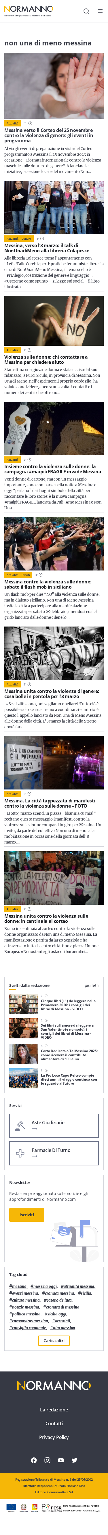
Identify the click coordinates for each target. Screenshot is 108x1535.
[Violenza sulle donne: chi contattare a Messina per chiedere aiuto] (54, 321)
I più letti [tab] (90, 985)
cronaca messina (59, 1293)
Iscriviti (27, 1214)
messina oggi (44, 1286)
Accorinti (62, 1321)
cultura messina (26, 1300)
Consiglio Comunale (29, 1327)
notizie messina (25, 1307)
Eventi (26, 575)
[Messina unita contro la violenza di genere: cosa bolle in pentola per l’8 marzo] (54, 653)
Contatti (54, 1423)
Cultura (26, 239)
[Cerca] (86, 11)
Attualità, (13, 239)
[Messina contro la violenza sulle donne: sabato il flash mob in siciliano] (54, 543)
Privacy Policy (54, 1437)
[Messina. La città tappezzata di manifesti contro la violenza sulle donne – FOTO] (54, 762)
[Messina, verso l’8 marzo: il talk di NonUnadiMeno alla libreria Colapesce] (54, 207)
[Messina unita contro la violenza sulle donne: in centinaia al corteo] (54, 878)
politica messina (26, 1314)
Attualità (12, 123)
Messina (19, 1286)
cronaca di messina (62, 1307)
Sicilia (86, 1293)
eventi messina (25, 1293)
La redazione (54, 1410)
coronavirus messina (30, 1321)
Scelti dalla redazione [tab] (29, 985)
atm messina (64, 1327)
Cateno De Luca (59, 1300)
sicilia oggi (57, 1314)
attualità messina (79, 1286)
